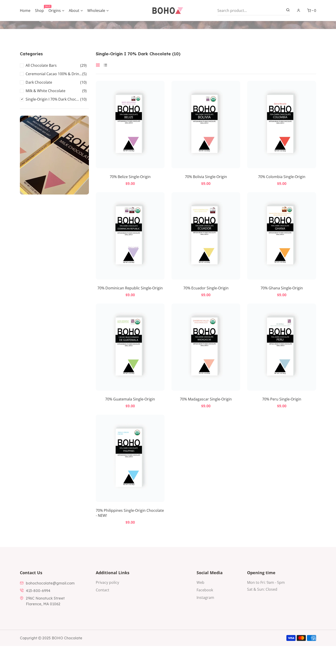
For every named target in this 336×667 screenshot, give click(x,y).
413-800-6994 (38, 590)
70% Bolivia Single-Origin (206, 176)
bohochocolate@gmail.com (50, 583)
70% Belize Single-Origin (130, 176)
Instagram (205, 597)
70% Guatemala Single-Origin (130, 399)
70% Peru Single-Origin (281, 399)
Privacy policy (107, 582)
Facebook (205, 589)
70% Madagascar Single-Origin (206, 399)
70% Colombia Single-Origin (281, 176)
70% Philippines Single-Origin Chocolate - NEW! (130, 513)
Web (200, 582)
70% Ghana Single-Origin (282, 288)
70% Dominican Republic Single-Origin (130, 288)
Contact (102, 589)
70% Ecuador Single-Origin (206, 288)
